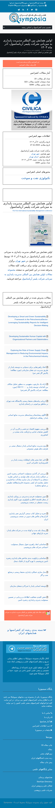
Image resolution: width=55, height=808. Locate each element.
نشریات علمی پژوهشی (43, 790)
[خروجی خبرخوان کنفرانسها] (23, 10)
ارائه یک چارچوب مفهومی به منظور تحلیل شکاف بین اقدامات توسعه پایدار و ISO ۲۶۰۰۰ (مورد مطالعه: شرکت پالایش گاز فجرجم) (27, 387)
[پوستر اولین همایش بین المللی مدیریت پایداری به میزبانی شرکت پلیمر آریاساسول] (40, 231)
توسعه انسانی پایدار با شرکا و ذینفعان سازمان (28, 586)
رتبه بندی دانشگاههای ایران (41, 758)
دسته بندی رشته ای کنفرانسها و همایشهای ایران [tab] (25, 631)
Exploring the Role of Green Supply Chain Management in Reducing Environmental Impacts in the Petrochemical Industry (27, 353)
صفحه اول (40, 3)
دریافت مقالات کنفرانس (26, 65)
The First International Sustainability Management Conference (32, 210)
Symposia (8, 802)
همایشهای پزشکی (45, 777)
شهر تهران (35, 154)
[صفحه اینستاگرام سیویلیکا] (36, 10)
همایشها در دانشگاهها (37, 5)
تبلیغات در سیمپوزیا (42, 730)
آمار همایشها (45, 721)
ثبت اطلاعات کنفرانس (41, 726)
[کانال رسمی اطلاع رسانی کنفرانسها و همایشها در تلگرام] (27, 649)
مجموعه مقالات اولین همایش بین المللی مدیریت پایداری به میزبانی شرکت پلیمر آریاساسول (28, 274)
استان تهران (33, 157)
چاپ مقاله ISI (46, 745)
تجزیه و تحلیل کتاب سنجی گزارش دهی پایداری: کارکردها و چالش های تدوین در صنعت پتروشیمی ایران (28, 516)
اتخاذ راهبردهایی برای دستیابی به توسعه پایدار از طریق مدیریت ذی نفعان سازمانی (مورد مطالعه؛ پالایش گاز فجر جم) (28, 370)
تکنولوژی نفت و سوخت (32, 50)
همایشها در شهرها (29, 3)
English (11, 5)
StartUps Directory (44, 781)
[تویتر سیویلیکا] (32, 10)
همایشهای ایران (47, 50)
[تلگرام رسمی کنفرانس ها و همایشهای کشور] (19, 10)
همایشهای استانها (15, 3)
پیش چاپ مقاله (46, 762)
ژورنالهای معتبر (46, 754)
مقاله (50, 749)
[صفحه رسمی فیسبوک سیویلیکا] (27, 10)
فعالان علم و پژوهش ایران (42, 786)
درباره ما (47, 717)
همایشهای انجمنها (22, 5)
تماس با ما (46, 713)
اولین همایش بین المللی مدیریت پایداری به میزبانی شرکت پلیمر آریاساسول (29, 52)
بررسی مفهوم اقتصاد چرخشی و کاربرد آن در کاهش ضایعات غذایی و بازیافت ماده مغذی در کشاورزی (29, 432)
